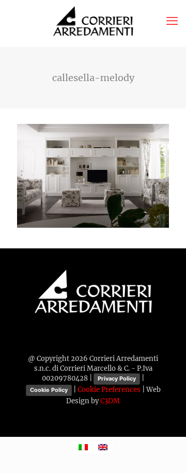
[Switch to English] (103, 447)
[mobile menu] (172, 20)
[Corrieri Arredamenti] (93, 20)
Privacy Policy (117, 378)
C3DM (110, 401)
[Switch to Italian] (83, 447)
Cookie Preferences (109, 390)
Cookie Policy (49, 389)
